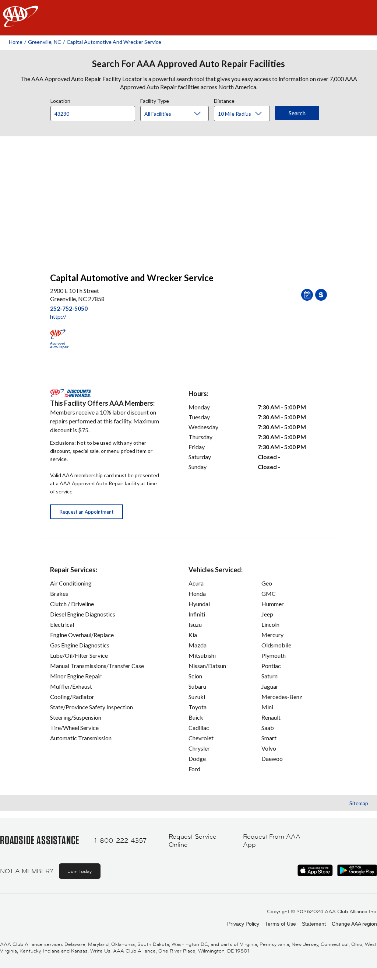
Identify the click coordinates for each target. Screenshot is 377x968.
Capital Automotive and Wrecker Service (114, 42)
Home (15, 42)
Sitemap (358, 803)
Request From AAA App (271, 841)
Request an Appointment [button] (86, 512)
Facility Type (154, 100)
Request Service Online (192, 841)
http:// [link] (58, 316)
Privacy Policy (243, 924)
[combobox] (95, 111)
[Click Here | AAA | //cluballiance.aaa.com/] (20, 22)
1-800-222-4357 (120, 840)
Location (60, 100)
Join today (80, 871)
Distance (224, 100)
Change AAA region (354, 924)
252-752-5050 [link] (69, 308)
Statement (314, 924)
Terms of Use (280, 924)
